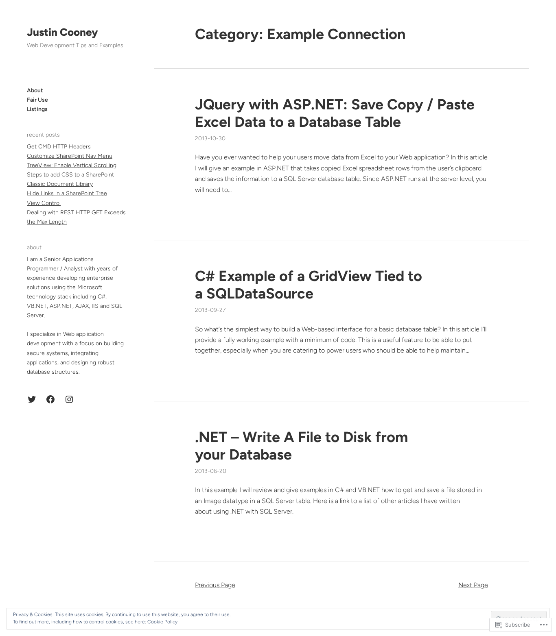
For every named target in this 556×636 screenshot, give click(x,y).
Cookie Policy (162, 622)
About (35, 90)
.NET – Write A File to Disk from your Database (301, 445)
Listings (37, 109)
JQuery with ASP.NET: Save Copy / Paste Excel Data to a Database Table (335, 113)
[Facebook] (50, 399)
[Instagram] (69, 399)
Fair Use (37, 99)
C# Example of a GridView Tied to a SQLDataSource (308, 284)
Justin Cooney (62, 32)
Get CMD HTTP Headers (59, 146)
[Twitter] (32, 399)
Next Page (473, 585)
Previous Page (215, 585)
